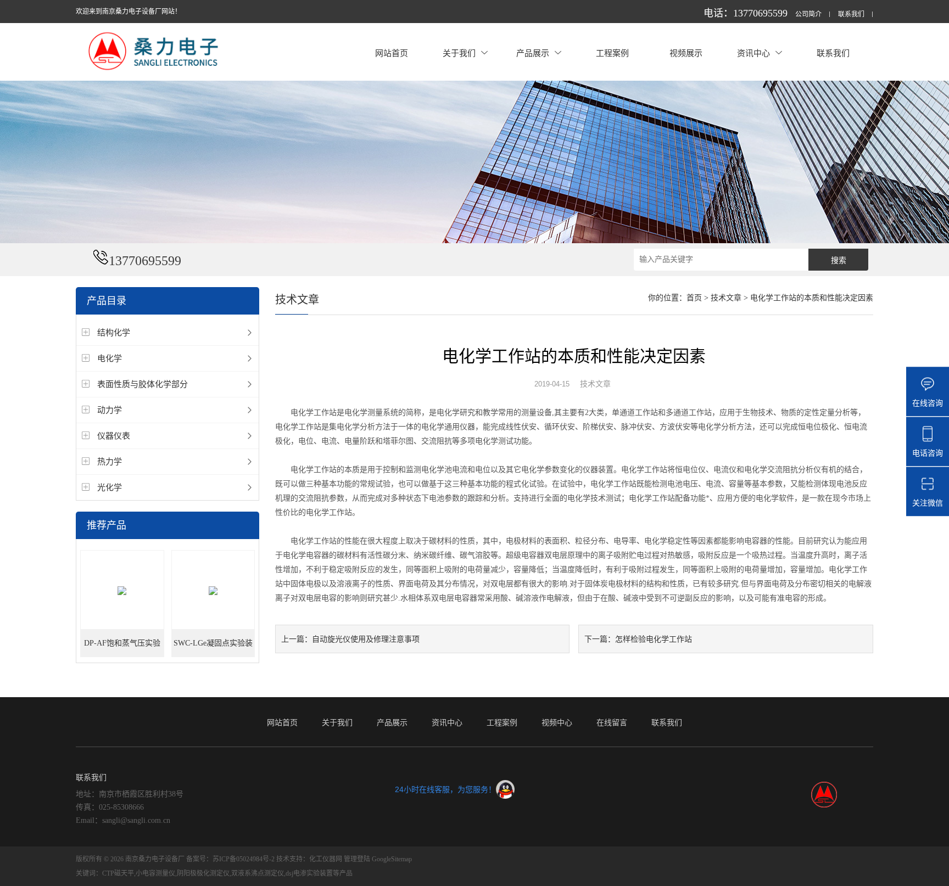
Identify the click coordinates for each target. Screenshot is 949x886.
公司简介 (808, 14)
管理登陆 (357, 859)
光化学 (109, 487)
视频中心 (557, 722)
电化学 (109, 358)
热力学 (109, 461)
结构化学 (113, 332)
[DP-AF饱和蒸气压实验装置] (122, 590)
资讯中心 (753, 53)
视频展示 (685, 53)
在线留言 (611, 722)
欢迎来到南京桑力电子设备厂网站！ (128, 11)
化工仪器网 (325, 859)
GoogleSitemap (392, 859)
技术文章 (726, 298)
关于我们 (459, 53)
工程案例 (612, 53)
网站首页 (391, 53)
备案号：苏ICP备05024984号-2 (230, 859)
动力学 (109, 409)
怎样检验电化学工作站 (653, 639)
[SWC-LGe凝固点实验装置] (213, 590)
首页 (694, 298)
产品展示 (532, 53)
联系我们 (851, 14)
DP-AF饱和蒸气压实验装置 (122, 648)
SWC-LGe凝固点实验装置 (213, 648)
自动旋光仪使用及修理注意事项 (366, 639)
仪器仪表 (113, 435)
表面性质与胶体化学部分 (142, 384)
